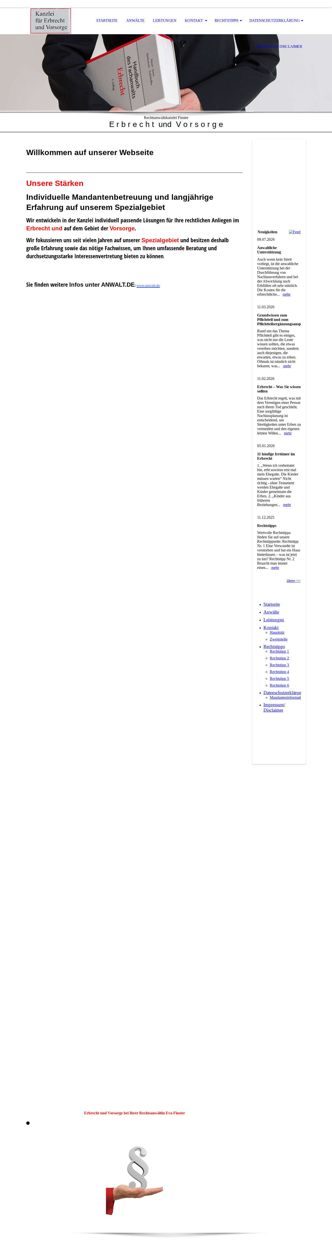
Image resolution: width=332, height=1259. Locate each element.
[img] (50, 21)
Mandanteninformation (287, 697)
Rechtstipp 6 (279, 685)
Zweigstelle (279, 639)
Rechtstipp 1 (279, 651)
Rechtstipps (226, 20)
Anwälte (135, 20)
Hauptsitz (277, 632)
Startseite (107, 20)
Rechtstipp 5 (279, 678)
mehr (286, 294)
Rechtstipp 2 (279, 658)
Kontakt (194, 20)
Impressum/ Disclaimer (279, 46)
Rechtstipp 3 (279, 665)
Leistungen (164, 20)
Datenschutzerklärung (274, 20)
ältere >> (293, 581)
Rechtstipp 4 (279, 672)
